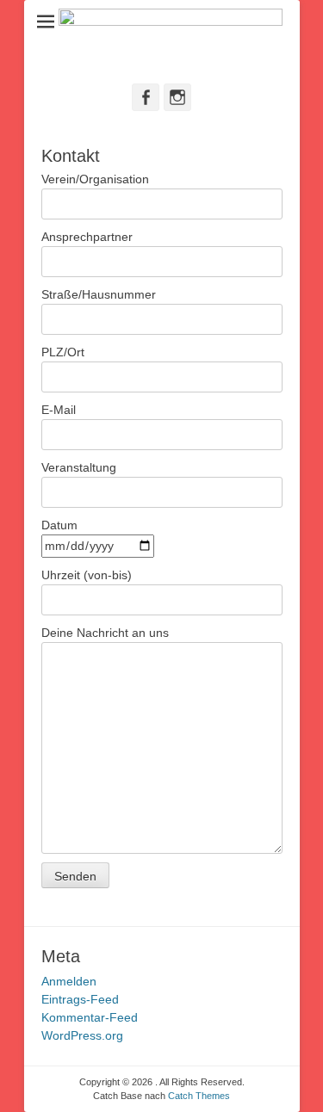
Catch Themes (199, 1095)
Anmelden (68, 981)
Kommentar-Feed (89, 1017)
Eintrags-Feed (80, 999)
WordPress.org (82, 1035)
